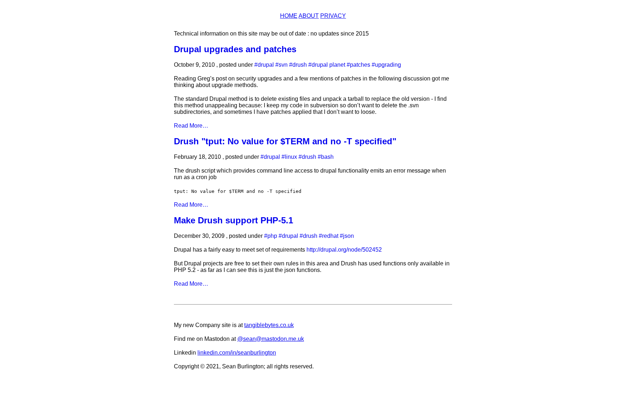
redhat (330, 236)
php (272, 236)
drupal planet (328, 65)
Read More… (191, 126)
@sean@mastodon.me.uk (270, 339)
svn (283, 65)
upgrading (388, 65)
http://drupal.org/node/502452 (344, 250)
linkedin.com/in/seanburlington (236, 353)
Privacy (333, 16)
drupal (266, 65)
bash (327, 157)
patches (360, 65)
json (348, 236)
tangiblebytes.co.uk (269, 325)
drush (299, 65)
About (309, 16)
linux (291, 157)
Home (288, 16)
